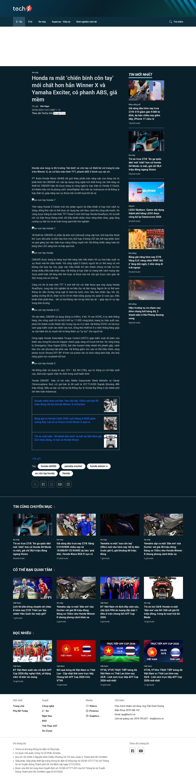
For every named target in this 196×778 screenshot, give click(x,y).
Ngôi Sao (47, 716)
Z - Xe (19, 22)
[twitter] (35, 484)
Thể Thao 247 (49, 726)
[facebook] (43, 484)
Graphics (94, 716)
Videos (93, 706)
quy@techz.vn (128, 714)
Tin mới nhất (140, 74)
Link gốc (36, 458)
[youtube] (60, 484)
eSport (132, 206)
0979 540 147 (132, 710)
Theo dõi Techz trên (42, 113)
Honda (66, 473)
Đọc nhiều (22, 633)
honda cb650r (49, 466)
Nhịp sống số (134, 104)
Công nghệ (48, 706)
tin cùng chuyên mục (33, 507)
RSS (44, 721)
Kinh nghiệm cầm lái (86, 22)
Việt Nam (17, 603)
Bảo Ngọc (44, 106)
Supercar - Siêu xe (61, 22)
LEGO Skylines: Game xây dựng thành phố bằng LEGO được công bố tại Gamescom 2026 (146, 213)
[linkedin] (68, 484)
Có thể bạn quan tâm (33, 570)
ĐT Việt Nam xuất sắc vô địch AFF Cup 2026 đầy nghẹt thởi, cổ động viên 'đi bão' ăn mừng (32, 673)
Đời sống (132, 253)
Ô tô (30, 22)
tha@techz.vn (157, 718)
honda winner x (98, 466)
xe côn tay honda (45, 473)
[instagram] (51, 484)
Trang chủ (18, 706)
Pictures (94, 711)
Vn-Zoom (47, 730)
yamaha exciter (73, 466)
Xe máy (42, 22)
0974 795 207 (141, 718)
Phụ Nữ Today (20, 711)
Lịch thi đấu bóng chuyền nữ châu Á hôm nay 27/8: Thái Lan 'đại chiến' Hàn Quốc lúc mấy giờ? (32, 610)
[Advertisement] (76, 144)
